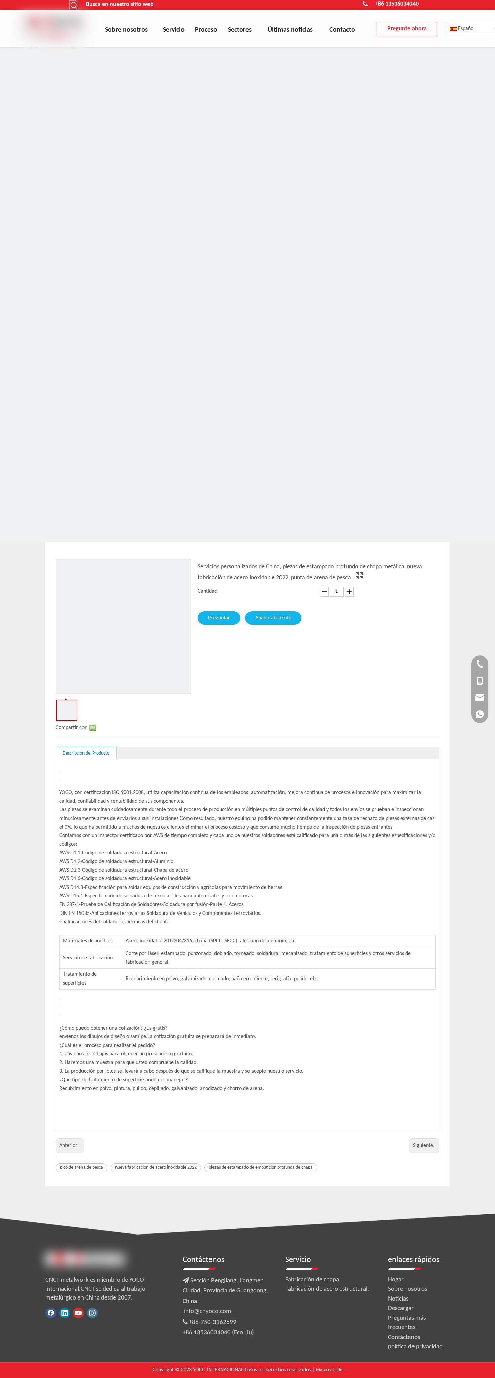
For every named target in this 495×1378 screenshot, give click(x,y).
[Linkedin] (64, 1313)
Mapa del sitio (329, 1370)
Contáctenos (404, 1337)
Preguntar (219, 618)
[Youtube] (78, 1313)
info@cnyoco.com (207, 1311)
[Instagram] (92, 1313)
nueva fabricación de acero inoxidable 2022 (156, 1167)
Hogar (396, 1280)
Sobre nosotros (407, 1289)
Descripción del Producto (86, 753)
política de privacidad (415, 1347)
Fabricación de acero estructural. (327, 1289)
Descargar (401, 1308)
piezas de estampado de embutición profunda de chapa (261, 1167)
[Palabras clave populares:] (74, 5)
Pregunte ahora (407, 29)
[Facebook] (50, 1313)
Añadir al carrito (273, 618)
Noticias (398, 1299)
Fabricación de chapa (312, 1280)
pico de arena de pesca (81, 1167)
